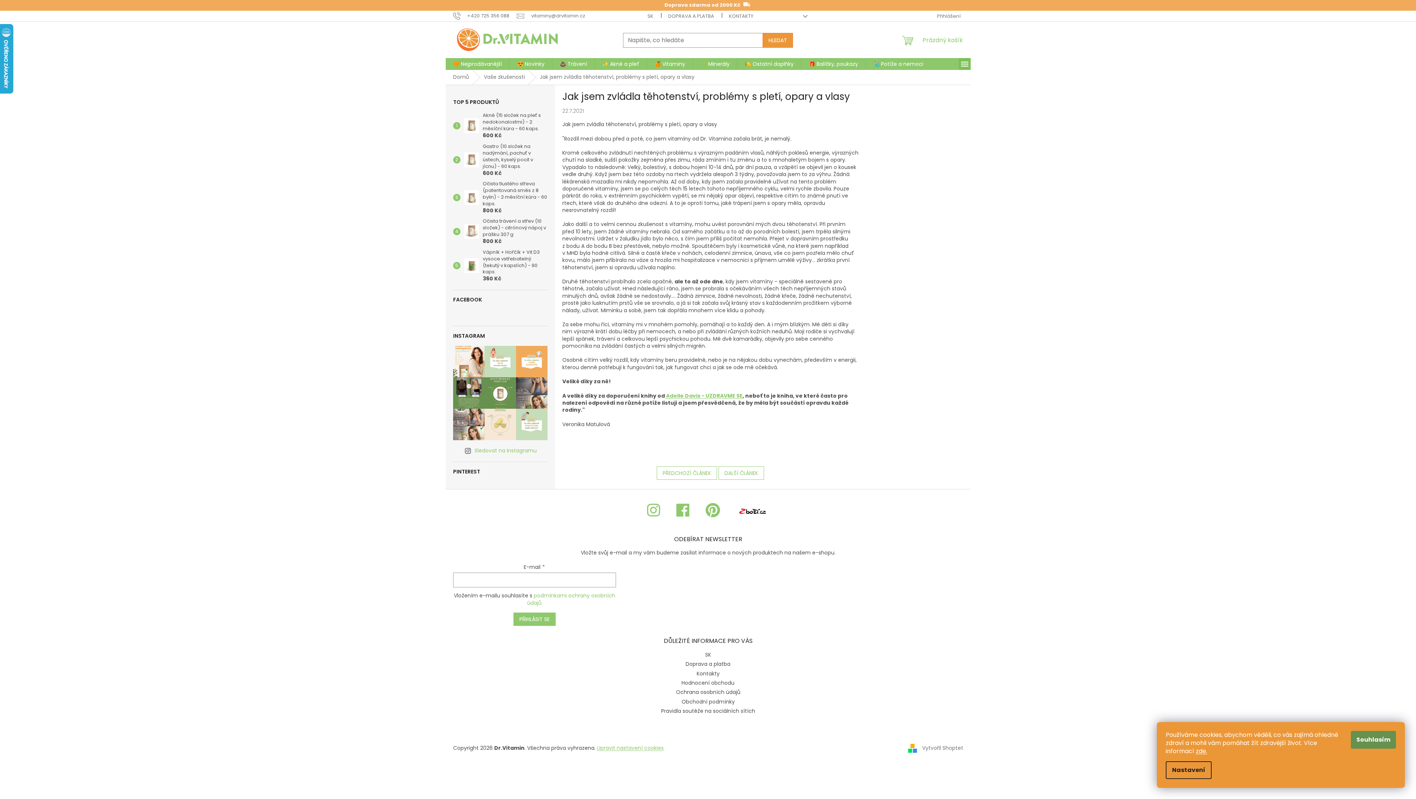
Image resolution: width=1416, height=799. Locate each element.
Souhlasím (1373, 739)
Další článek (741, 473)
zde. (1201, 751)
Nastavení (1188, 770)
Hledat (778, 40)
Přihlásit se (534, 619)
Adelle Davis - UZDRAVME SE (704, 396)
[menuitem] (477, 64)
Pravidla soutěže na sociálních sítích (708, 711)
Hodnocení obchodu (708, 683)
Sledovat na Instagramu (506, 450)
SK (650, 16)
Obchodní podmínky (708, 701)
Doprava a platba (691, 16)
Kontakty (741, 16)
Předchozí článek (687, 473)
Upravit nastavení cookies (630, 748)
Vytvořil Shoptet (942, 748)
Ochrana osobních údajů (708, 692)
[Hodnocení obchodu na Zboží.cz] (752, 510)
